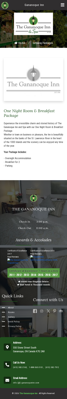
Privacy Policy (14, 326)
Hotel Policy (14, 321)
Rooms (11, 312)
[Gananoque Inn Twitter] (48, 311)
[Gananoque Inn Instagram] (42, 311)
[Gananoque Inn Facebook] (35, 311)
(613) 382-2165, (20, 367)
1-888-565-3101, (36, 367)
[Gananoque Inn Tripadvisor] (61, 311)
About (11, 307)
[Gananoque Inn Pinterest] (54, 311)
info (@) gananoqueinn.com (26, 383)
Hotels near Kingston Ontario (35, 281)
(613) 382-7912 (52, 367)
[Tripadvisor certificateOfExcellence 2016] (45, 258)
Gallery (11, 317)
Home (21, 43)
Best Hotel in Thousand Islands (34, 285)
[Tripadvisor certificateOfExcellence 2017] (18, 261)
